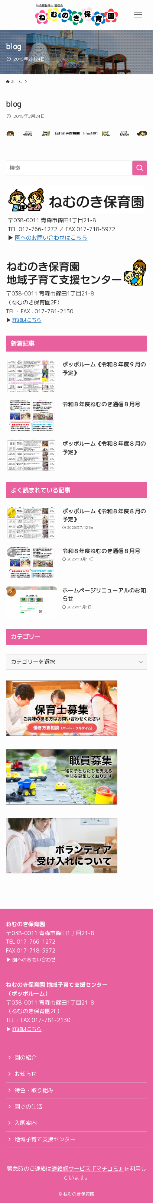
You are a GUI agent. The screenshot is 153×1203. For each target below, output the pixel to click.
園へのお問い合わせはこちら (51, 238)
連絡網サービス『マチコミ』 (88, 1169)
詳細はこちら (26, 320)
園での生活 (28, 1106)
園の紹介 (25, 1057)
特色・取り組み (33, 1090)
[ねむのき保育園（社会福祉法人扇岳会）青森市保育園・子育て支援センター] (76, 15)
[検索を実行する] (139, 168)
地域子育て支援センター (45, 1139)
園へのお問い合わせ (34, 959)
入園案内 (25, 1123)
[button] (138, 15)
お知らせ (25, 1074)
